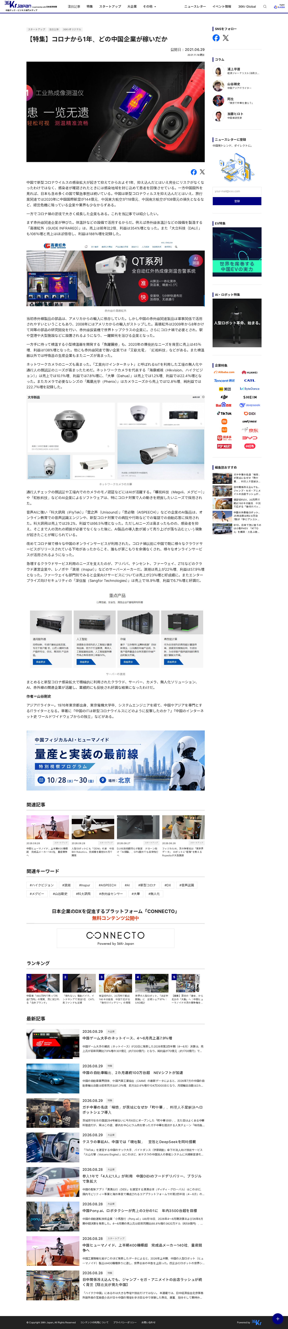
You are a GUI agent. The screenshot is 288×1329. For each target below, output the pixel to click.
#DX (168, 885)
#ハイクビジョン (42, 885)
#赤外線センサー (111, 894)
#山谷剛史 (60, 894)
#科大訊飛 (83, 894)
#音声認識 (186, 885)
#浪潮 (66, 885)
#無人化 (154, 894)
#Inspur (84, 885)
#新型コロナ (147, 885)
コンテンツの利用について (94, 1322)
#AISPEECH (107, 885)
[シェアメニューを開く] (277, 1318)
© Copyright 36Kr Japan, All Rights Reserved (51, 1322)
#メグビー (37, 894)
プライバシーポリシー (125, 1322)
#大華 (136, 894)
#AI (127, 885)
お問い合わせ (148, 1322)
